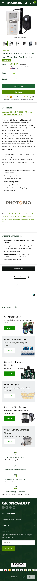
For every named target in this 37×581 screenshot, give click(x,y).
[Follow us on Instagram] (10, 507)
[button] (22, 68)
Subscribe (8, 548)
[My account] (30, 3)
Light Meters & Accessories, (24, 216)
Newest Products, (7, 219)
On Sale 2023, (16, 219)
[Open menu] (3, 3)
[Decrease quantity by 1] (12, 79)
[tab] (20, 277)
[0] (33, 3)
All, (10, 214)
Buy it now (18, 92)
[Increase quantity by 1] (22, 79)
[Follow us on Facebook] (3, 507)
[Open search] (26, 3)
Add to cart (19, 86)
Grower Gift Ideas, (24, 214)
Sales (3, 222)
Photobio (5, 50)
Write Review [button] (18, 269)
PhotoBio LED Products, (27, 219)
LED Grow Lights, (11, 216)
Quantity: (5, 79)
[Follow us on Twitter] (7, 507)
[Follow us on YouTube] (14, 507)
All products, (14, 214)
